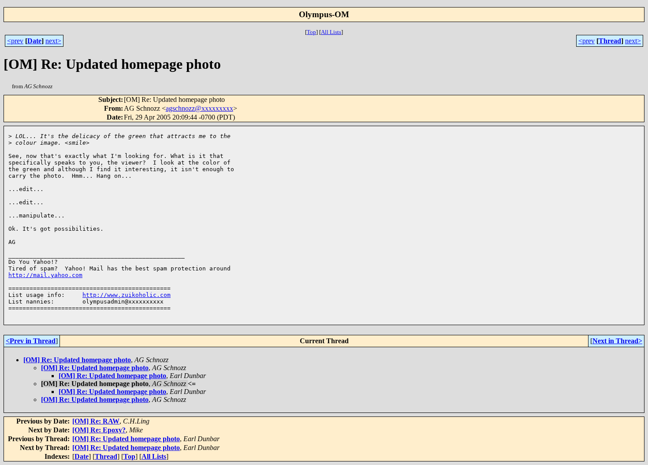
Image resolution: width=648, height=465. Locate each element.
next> (53, 41)
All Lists (331, 32)
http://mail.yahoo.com (45, 275)
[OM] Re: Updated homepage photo (77, 360)
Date (34, 41)
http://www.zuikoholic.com (126, 295)
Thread (610, 41)
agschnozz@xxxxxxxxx (199, 108)
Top (311, 32)
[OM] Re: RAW (95, 421)
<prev (15, 41)
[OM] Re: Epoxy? (99, 430)
